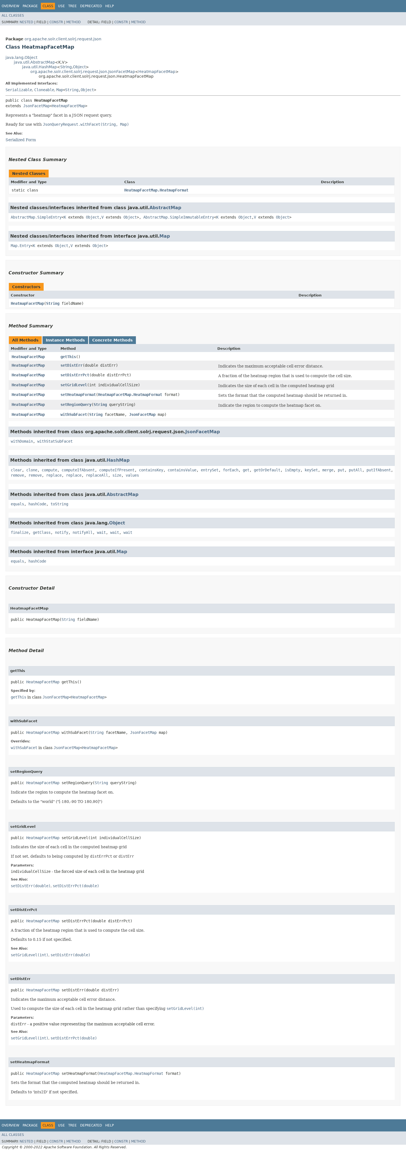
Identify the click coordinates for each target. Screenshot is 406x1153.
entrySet (209, 470)
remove (17, 475)
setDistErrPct (74, 375)
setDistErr (71, 365)
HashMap (118, 460)
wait (101, 532)
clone (31, 470)
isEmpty (292, 470)
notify (61, 532)
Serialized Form (21, 140)
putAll (355, 470)
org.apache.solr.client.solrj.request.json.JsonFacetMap (82, 71)
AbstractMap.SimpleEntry (36, 217)
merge (327, 470)
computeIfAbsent (78, 470)
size (116, 475)
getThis (68, 356)
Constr (56, 22)
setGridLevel (73, 385)
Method (73, 22)
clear (16, 470)
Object (79, 67)
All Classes (13, 15)
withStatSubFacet (55, 441)
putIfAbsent (379, 470)
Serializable (19, 90)
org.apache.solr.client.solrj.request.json (63, 39)
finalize (19, 532)
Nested (26, 22)
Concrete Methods (112, 340)
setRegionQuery (75, 404)
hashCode (37, 504)
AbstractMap (165, 207)
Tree (72, 6)
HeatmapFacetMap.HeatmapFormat (156, 190)
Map (59, 90)
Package (30, 6)
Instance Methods (65, 340)
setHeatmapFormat (78, 394)
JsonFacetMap (36, 106)
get (246, 470)
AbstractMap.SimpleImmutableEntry (178, 217)
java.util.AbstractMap (34, 62)
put (341, 470)
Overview (10, 6)
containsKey (151, 470)
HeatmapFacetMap (156, 71)
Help (109, 6)
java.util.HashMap (39, 67)
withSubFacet (73, 414)
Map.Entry (21, 245)
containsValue (182, 470)
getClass (42, 532)
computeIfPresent (117, 470)
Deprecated (91, 6)
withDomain (22, 441)
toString (59, 504)
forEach (230, 470)
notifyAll (83, 532)
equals (17, 504)
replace (54, 475)
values (132, 475)
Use (61, 6)
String (66, 67)
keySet (311, 470)
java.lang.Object (21, 57)
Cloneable (44, 90)
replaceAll (97, 475)
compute (49, 470)
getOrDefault (267, 470)
